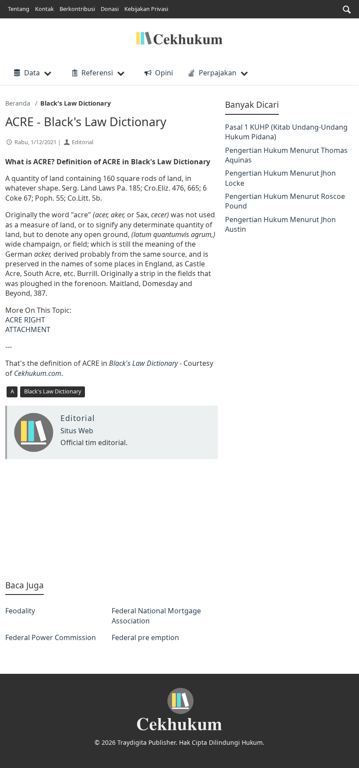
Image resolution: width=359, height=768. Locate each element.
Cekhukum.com (37, 373)
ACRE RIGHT (25, 320)
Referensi (97, 73)
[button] (347, 9)
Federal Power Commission (50, 637)
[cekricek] (179, 709)
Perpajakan (217, 73)
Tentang (18, 9)
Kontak (44, 9)
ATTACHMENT (27, 329)
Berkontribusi (77, 9)
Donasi (110, 9)
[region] (111, 519)
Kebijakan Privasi (146, 9)
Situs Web (76, 430)
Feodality (20, 611)
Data (32, 73)
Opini (163, 73)
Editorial (82, 142)
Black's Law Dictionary (143, 363)
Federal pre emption (145, 637)
